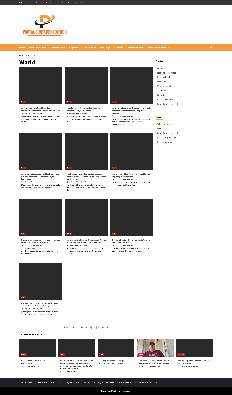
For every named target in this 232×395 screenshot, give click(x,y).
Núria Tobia (35, 366)
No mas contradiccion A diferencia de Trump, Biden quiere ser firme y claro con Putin (86, 241)
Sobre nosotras (25, 3)
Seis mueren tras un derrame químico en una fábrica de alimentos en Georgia (40, 241)
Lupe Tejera (74, 371)
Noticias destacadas (39, 47)
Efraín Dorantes (36, 113)
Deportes (118, 47)
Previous (67, 327)
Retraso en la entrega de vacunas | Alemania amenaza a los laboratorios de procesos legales (131, 110)
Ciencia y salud (88, 47)
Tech (101, 354)
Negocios (73, 47)
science (23, 354)
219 (89, 327)
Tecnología (105, 47)
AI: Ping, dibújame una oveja (111, 360)
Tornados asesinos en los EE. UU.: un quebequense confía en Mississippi (154, 361)
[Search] (211, 47)
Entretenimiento (135, 47)
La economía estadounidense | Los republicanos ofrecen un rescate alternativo (40, 109)
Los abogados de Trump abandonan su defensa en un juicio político (83, 109)
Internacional (58, 47)
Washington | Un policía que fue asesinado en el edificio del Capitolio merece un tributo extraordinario (86, 176)
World (23, 102)
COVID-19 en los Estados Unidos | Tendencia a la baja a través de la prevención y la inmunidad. (40, 176)
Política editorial (86, 3)
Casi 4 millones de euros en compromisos (33, 361)
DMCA (36, 3)
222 (102, 327)
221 (98, 327)
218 (85, 327)
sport (62, 354)
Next (107, 327)
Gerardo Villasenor (116, 364)
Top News (181, 354)
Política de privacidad (70, 3)
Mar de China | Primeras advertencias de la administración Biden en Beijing (39, 304)
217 (81, 327)
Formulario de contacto (50, 3)
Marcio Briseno (193, 366)
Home (22, 47)
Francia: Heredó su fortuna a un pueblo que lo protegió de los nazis (131, 175)
